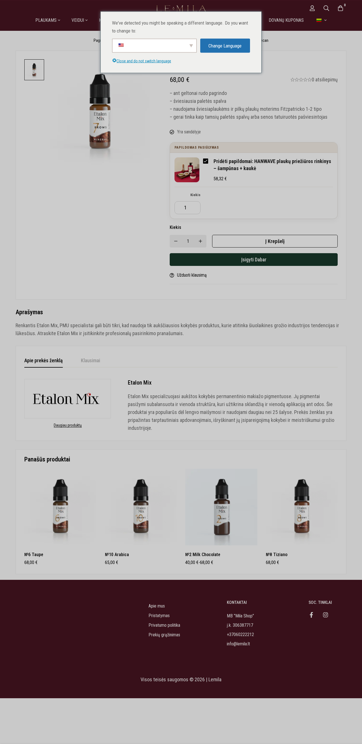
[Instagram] (325, 615)
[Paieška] (326, 8)
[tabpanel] (181, 405)
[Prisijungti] (312, 8)
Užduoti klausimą (192, 275)
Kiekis (195, 195)
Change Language (225, 45)
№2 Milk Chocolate (202, 554)
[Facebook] (311, 615)
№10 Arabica (117, 554)
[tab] (43, 361)
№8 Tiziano (276, 554)
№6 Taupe (33, 554)
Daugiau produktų (68, 425)
